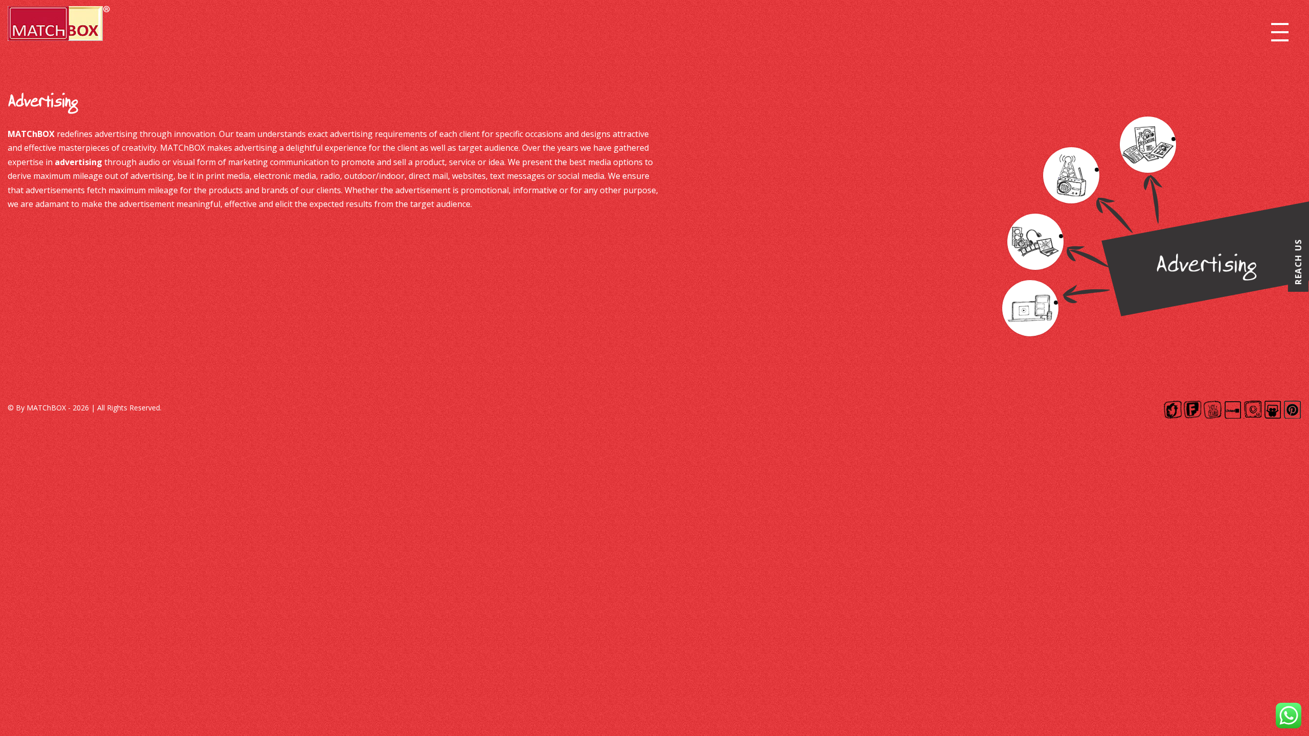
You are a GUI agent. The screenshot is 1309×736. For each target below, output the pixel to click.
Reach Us (1298, 262)
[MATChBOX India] (59, 27)
